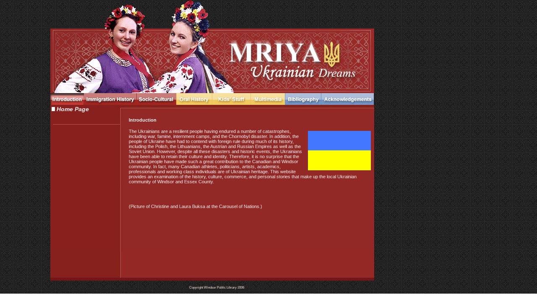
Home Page (72, 109)
